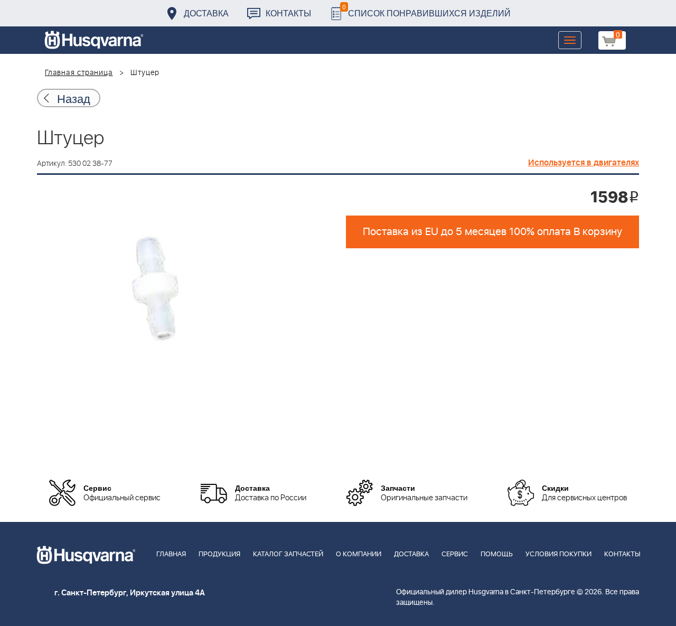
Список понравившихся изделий (426, 10)
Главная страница (79, 73)
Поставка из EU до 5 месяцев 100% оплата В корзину (492, 232)
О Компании (358, 554)
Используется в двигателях (583, 162)
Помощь (497, 554)
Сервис (455, 554)
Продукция (219, 554)
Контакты (288, 13)
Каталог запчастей (288, 554)
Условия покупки (558, 554)
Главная (171, 554)
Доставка (206, 13)
